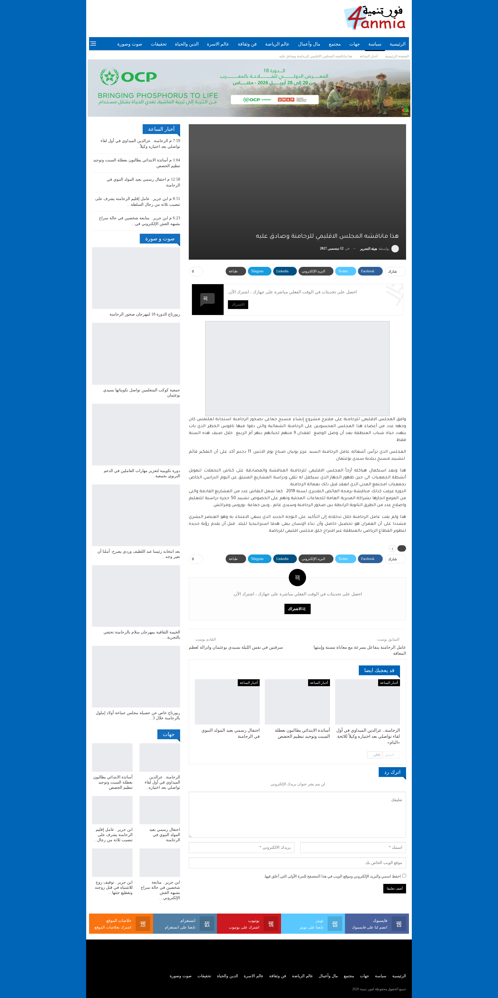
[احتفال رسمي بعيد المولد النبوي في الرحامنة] (227, 702)
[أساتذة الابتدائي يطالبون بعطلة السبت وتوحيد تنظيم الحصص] (297, 702)
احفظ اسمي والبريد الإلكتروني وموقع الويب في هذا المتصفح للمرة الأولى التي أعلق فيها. (332, 876)
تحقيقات (159, 43)
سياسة (374, 43)
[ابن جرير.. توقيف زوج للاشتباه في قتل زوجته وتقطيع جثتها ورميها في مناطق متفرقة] (112, 862)
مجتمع (335, 43)
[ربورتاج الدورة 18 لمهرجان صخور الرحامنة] (136, 278)
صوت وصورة (129, 43)
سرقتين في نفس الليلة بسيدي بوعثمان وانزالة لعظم (236, 647)
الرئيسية (397, 43)
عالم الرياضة (277, 43)
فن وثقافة (247, 43)
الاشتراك (238, 304)
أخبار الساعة (389, 683)
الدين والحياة (187, 43)
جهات (354, 43)
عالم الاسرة (218, 43)
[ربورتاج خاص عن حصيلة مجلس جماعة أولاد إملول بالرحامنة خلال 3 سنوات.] (136, 677)
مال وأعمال (309, 43)
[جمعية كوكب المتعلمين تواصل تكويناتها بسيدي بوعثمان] (136, 353)
